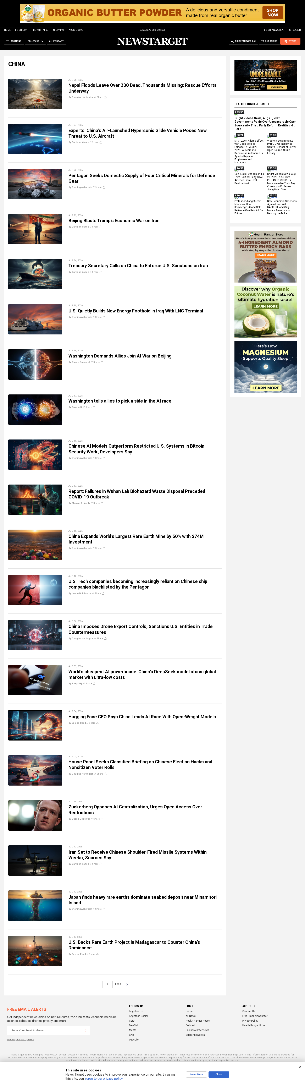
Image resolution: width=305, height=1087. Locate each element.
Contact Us (248, 1011)
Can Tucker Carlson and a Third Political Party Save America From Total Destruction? (249, 179)
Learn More (196, 1074)
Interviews (58, 30)
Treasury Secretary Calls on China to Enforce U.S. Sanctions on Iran (138, 265)
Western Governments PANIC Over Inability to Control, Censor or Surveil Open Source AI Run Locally (281, 147)
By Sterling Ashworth (80, 187)
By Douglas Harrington (81, 97)
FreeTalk (134, 1025)
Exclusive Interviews (197, 1030)
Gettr (132, 1020)
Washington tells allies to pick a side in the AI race (119, 401)
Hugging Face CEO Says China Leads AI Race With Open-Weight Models (142, 716)
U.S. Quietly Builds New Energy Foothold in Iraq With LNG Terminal (135, 310)
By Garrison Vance (78, 142)
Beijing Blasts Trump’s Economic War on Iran (114, 220)
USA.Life (134, 1039)
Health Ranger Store (253, 1025)
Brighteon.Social (138, 1016)
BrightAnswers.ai (274, 30)
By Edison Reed (77, 723)
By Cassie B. (75, 407)
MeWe (132, 1030)
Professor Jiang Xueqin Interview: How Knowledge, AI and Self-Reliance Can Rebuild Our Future (249, 207)
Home (7, 30)
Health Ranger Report (250, 104)
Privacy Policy (250, 1020)
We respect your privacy (20, 1039)
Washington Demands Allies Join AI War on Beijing (120, 356)
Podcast (190, 1025)
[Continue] (85, 1030)
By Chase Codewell (79, 362)
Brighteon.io (136, 1011)
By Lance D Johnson (80, 593)
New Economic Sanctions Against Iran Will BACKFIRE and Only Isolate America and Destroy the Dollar (282, 207)
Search (297, 30)
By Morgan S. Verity (79, 503)
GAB (131, 1034)
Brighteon (21, 30)
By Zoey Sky (75, 683)
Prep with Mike (40, 30)
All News (191, 1016)
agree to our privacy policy (104, 1079)
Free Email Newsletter (254, 1016)
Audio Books (76, 30)
